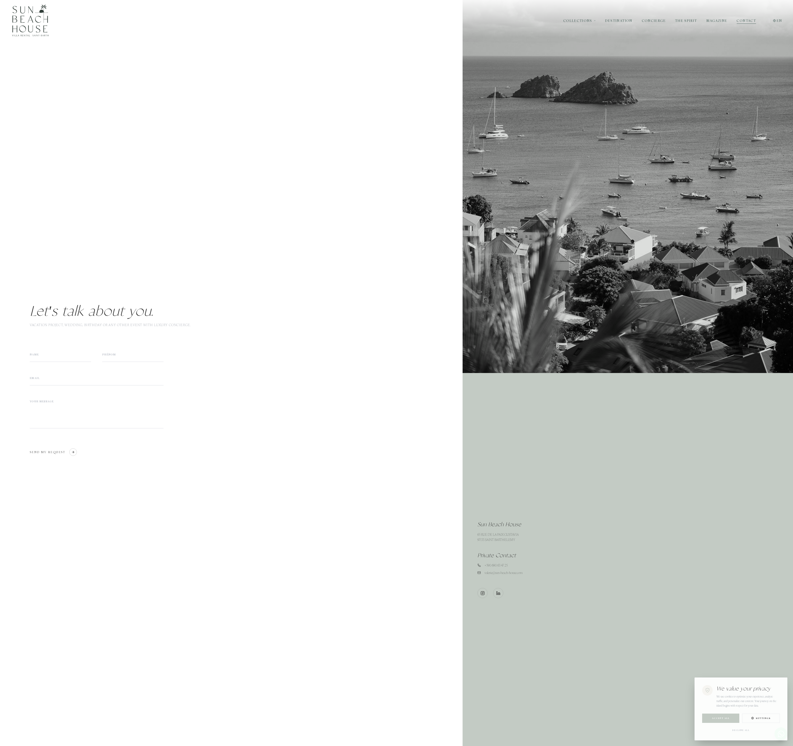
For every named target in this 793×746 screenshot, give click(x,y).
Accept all (721, 718)
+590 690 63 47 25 (496, 565)
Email (35, 378)
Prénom (109, 354)
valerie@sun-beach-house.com (503, 573)
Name (34, 354)
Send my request (48, 452)
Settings (763, 718)
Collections (577, 21)
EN (779, 21)
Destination (619, 21)
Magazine (717, 21)
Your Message (42, 401)
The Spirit (686, 21)
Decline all (741, 730)
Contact (746, 21)
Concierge (654, 21)
